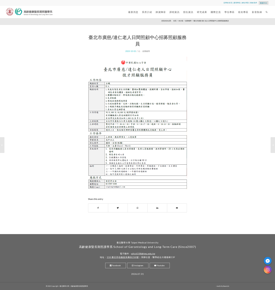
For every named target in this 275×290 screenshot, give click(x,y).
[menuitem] (133, 12)
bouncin (226, 286)
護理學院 (237, 3)
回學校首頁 (228, 3)
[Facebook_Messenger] (268, 261)
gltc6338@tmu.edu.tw (143, 253)
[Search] (267, 12)
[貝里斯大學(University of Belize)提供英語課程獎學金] (2, 145)
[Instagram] (268, 270)
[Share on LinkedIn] (157, 208)
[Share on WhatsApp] (137, 208)
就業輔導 (146, 51)
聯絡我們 (253, 3)
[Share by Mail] (177, 208)
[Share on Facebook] (98, 208)
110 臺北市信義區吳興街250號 (123, 257)
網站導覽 (245, 3)
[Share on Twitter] (118, 208)
